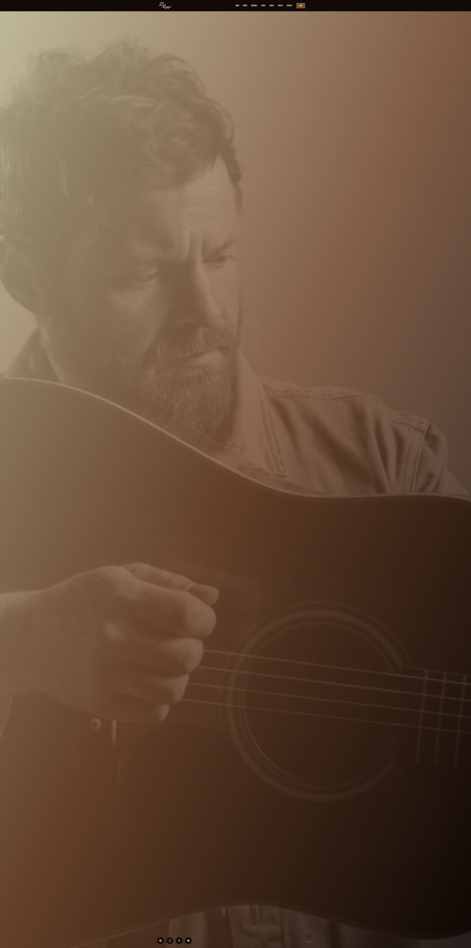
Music (245, 5)
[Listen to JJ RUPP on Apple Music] (169, 940)
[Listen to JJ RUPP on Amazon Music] (179, 940)
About (263, 5)
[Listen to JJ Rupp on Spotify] (160, 940)
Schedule (254, 5)
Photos (280, 5)
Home (237, 5)
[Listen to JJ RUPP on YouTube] (188, 940)
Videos (271, 5)
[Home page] (165, 5)
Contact (289, 5)
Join (300, 5)
